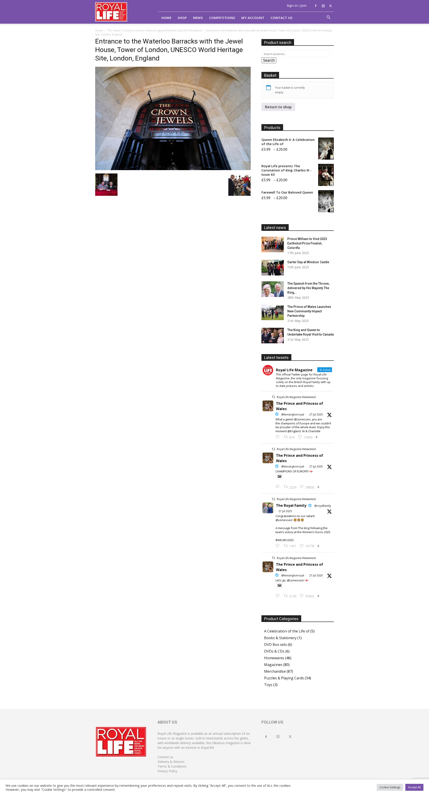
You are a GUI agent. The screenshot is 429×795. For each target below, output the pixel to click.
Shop (182, 17)
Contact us (165, 757)
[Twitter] (330, 6)
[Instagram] (323, 6)
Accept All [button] (414, 787)
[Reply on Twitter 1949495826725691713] (278, 596)
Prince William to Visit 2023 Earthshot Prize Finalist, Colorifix (307, 243)
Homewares (274, 657)
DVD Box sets (275, 644)
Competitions (222, 17)
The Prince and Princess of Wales (299, 406)
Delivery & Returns (171, 762)
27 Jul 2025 (316, 414)
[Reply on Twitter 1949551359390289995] (278, 546)
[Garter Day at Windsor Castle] (272, 267)
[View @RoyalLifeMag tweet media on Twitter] (279, 476)
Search (269, 60)
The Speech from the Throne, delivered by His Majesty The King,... (308, 288)
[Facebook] (315, 6)
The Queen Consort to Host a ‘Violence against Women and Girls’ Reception (154, 30)
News (198, 17)
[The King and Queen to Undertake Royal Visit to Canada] (272, 335)
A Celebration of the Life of (286, 631)
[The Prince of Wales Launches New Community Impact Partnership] (272, 312)
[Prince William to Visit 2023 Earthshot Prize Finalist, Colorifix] (272, 244)
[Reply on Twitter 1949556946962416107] (278, 437)
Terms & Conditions (172, 766)
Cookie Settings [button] (389, 787)
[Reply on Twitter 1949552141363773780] (278, 487)
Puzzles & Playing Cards (284, 678)
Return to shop (278, 106)
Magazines (273, 664)
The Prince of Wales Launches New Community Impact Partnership (309, 311)
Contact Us (281, 17)
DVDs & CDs (274, 651)
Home (166, 17)
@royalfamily (322, 506)
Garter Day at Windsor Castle (308, 262)
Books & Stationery (280, 637)
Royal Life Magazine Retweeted (296, 397)
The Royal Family (291, 505)
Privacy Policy (167, 771)
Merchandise (275, 671)
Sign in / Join (297, 5)
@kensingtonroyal (292, 414)
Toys (268, 684)
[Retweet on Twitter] (273, 397)
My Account (252, 17)
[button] (328, 17)
